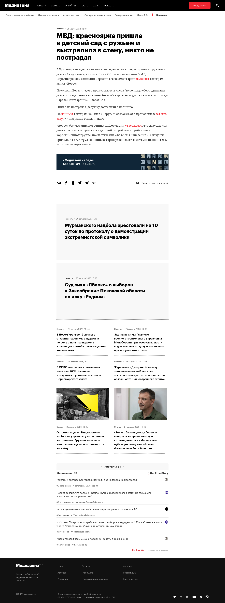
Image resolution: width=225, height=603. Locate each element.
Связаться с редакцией (155, 183)
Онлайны (70, 5)
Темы (60, 566)
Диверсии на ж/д (124, 15)
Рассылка (88, 572)
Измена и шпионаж (48, 15)
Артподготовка (71, 15)
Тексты (84, 5)
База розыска (130, 578)
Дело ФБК (142, 15)
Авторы (61, 572)
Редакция (62, 578)
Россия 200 (129, 572)
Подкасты (108, 5)
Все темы (161, 15)
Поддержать (200, 5)
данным (67, 114)
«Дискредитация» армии (97, 15)
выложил (142, 79)
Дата (95, 5)
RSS (87, 566)
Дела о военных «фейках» (20, 15)
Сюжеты (55, 5)
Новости (41, 5)
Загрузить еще (112, 466)
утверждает (133, 125)
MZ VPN (127, 566)
